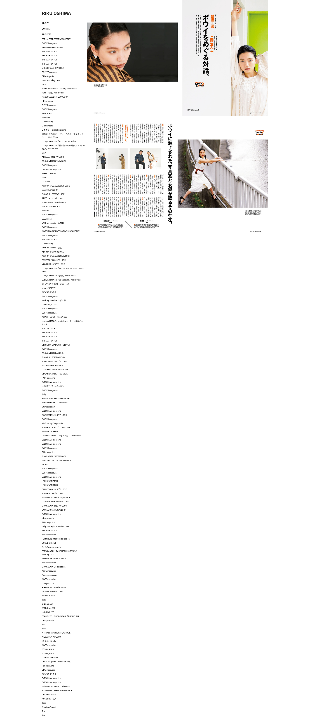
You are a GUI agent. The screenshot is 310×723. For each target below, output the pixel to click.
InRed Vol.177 (48, 612)
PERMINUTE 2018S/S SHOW (54, 587)
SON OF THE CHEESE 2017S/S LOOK (57, 690)
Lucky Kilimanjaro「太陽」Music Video (59, 275)
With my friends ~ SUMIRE (53, 223)
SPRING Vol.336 (48, 608)
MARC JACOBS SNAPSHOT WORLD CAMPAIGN (61, 231)
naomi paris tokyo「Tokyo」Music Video (59, 88)
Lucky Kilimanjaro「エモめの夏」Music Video (61, 280)
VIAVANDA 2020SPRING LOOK (55, 374)
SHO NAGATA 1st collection (53, 567)
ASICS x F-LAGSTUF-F (51, 206)
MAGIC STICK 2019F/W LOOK (54, 415)
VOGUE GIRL (47, 113)
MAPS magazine (49, 534)
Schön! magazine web (51, 547)
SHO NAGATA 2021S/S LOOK (54, 202)
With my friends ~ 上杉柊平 (54, 300)
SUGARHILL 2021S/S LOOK (53, 194)
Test (44, 624)
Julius (44, 177)
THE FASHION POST (50, 51)
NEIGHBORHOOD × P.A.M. (53, 365)
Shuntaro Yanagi (49, 707)
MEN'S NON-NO (49, 292)
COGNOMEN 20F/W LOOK (53, 353)
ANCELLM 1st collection (52, 198)
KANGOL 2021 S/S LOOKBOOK (55, 97)
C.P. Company (47, 121)
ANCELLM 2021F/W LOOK (53, 157)
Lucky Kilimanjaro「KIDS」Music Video (59, 141)
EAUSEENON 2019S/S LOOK (54, 510)
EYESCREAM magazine (51, 169)
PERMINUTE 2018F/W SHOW (54, 558)
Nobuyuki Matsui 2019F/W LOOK (56, 497)
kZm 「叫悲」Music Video (53, 92)
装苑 (44, 394)
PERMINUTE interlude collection (56, 539)
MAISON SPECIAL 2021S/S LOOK (56, 186)
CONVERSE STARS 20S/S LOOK (55, 369)
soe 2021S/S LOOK (50, 190)
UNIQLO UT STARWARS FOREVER (56, 345)
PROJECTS (46, 34)
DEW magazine (48, 670)
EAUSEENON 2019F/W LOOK (54, 489)
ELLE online (47, 219)
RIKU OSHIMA (56, 13)
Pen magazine (48, 666)
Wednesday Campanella (52, 423)
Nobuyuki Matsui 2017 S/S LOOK (56, 686)
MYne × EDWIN (48, 595)
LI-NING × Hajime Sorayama (54, 130)
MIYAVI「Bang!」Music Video (54, 317)
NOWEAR (46, 117)
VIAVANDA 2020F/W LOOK (53, 264)
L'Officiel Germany (50, 657)
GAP (44, 84)
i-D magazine (47, 101)
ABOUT (45, 23)
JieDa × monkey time (51, 80)
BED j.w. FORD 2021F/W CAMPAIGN (56, 39)
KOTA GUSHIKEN (49, 699)
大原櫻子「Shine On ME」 (53, 386)
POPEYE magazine (50, 72)
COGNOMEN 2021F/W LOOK (54, 161)
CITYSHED (46, 181)
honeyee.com (48, 583)
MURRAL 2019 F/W (50, 431)
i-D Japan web (48, 518)
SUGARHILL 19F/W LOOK (52, 493)
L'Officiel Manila (49, 641)
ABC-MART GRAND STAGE (53, 47)
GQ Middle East (48, 407)
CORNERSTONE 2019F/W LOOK (55, 501)
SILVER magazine (49, 105)
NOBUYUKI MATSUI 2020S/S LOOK (56, 460)
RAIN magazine (48, 378)
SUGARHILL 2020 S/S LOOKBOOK (56, 427)
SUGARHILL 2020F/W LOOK (53, 357)
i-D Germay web (49, 694)
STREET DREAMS (49, 173)
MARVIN (45, 210)
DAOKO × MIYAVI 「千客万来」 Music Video (61, 435)
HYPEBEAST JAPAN (50, 481)
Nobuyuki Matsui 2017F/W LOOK (56, 633)
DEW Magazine (48, 76)
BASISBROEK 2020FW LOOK (54, 260)
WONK (45, 464)
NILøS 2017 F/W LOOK (51, 637)
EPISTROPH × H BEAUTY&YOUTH (55, 398)
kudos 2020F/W (48, 288)
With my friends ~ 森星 (52, 247)
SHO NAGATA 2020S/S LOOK (54, 456)
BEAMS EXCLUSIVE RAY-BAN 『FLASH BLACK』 (61, 616)
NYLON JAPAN (48, 649)
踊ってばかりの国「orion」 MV (55, 284)
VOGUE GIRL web (49, 543)
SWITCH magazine (50, 43)
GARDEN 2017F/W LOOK (52, 591)
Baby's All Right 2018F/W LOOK (55, 526)
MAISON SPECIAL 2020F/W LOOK (56, 256)
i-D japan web (48, 620)
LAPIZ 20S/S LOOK (50, 304)
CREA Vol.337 (47, 604)
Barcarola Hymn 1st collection (54, 402)
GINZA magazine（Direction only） (57, 661)
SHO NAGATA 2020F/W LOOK (54, 361)
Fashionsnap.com (49, 575)
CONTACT (46, 28)
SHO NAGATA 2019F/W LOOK (54, 506)
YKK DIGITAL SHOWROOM (53, 68)
